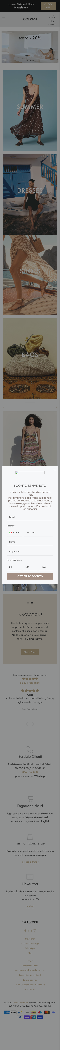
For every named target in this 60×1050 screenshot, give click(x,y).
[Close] (54, 470)
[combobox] (14, 533)
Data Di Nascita (14, 560)
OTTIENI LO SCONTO (30, 576)
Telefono (11, 525)
